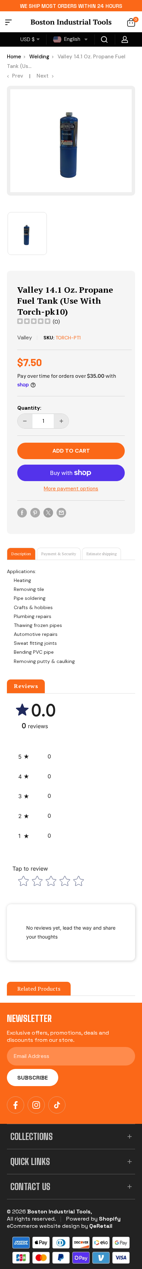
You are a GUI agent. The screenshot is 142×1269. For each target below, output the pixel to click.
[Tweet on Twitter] (48, 512)
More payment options (71, 488)
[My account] (124, 39)
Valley (24, 337)
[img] (33, 322)
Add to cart (71, 450)
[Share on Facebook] (22, 512)
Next (43, 75)
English (71, 39)
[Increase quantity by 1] (61, 421)
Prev (17, 75)
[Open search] (104, 39)
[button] (34, 756)
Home (14, 56)
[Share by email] (61, 512)
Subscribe (32, 1077)
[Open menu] (8, 23)
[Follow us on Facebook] (15, 1105)
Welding (39, 56)
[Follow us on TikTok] (56, 1105)
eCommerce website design (43, 1226)
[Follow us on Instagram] (36, 1105)
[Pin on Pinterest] (35, 512)
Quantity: (29, 408)
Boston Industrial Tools (59, 1211)
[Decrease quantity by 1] (25, 421)
